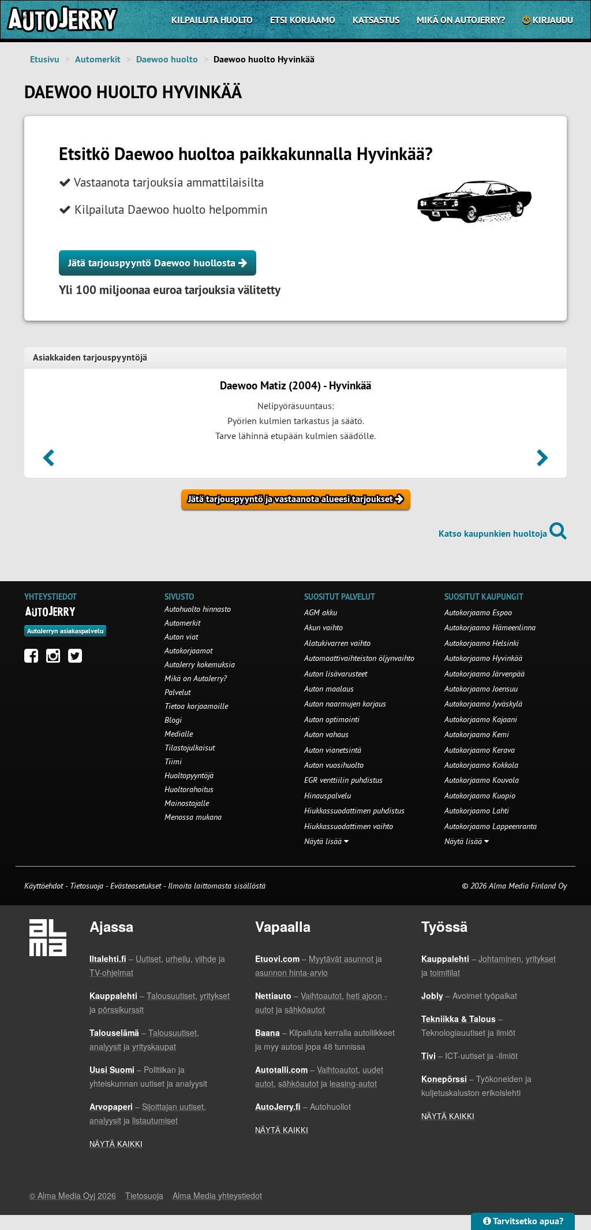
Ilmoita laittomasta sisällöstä (216, 885)
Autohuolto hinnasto (197, 609)
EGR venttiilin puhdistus (343, 780)
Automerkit (98, 59)
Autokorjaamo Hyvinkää (483, 658)
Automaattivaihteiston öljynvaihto (359, 658)
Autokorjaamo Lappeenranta (490, 826)
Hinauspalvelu (327, 795)
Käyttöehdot (44, 885)
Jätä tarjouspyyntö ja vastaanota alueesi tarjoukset (291, 499)
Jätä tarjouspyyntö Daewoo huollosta (153, 262)
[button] (48, 461)
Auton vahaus (326, 734)
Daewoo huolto (167, 59)
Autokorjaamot (188, 650)
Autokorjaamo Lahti (476, 810)
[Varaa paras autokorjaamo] (50, 611)
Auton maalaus (329, 688)
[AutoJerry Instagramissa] (56, 658)
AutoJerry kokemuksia (199, 664)
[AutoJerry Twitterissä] (78, 658)
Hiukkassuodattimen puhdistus (354, 810)
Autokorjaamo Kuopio (479, 795)
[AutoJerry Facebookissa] (34, 658)
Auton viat (181, 636)
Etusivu (44, 59)
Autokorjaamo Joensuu (481, 688)
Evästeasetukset (135, 885)
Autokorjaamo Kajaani (480, 719)
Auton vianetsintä (332, 750)
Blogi (173, 720)
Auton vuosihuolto (334, 765)
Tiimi (173, 761)
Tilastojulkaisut (189, 747)
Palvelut (177, 692)
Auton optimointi (332, 719)
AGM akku (320, 612)
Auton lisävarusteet (335, 673)
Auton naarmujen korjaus (345, 703)
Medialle (178, 734)
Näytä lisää (324, 841)
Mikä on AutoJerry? (461, 20)
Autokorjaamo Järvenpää (484, 673)
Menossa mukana (193, 817)
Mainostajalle (186, 803)
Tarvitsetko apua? (527, 1221)
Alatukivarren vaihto (337, 643)
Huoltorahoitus (189, 789)
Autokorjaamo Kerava (479, 750)
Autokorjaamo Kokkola (481, 765)
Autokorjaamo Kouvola (481, 780)
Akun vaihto (323, 627)
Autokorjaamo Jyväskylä (483, 703)
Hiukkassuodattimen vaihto (348, 826)
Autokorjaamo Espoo (478, 612)
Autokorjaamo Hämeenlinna (490, 627)
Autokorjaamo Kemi (476, 734)
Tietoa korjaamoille (196, 706)
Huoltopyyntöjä (189, 775)
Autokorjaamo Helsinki (481, 643)
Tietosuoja (86, 885)
